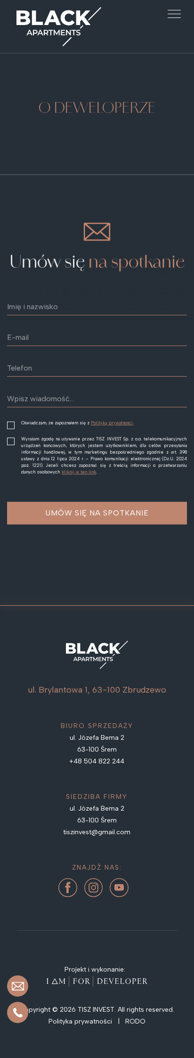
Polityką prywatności (112, 422)
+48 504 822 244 (96, 761)
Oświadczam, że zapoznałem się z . (77, 422)
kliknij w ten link (79, 471)
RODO (135, 1021)
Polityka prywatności (81, 1021)
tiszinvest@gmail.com (96, 832)
